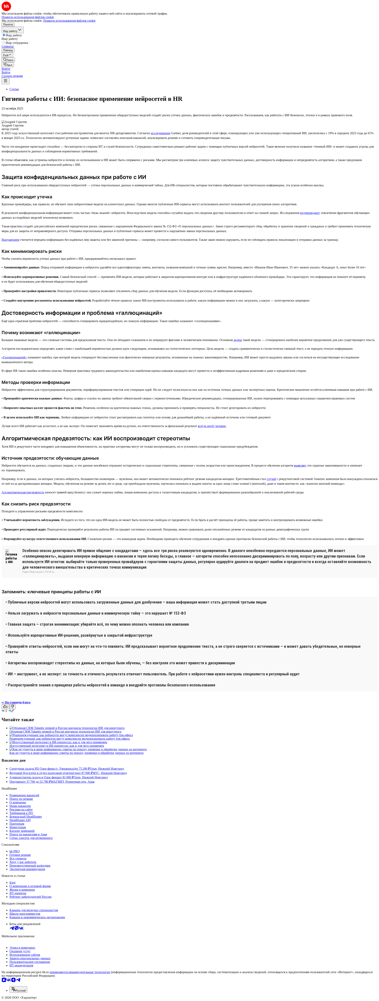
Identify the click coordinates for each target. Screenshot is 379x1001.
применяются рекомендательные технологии (80, 972)
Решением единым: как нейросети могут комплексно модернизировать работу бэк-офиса (69, 738)
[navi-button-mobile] (5, 81)
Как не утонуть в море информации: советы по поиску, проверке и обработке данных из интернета (76, 752)
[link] (8, 59)
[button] (6, 68)
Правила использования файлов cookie (69, 20)
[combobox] (18, 989)
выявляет (300, 465)
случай (271, 479)
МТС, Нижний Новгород (110, 773)
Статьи (14, 89)
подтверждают (310, 213)
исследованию (160, 133)
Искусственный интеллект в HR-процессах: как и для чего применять (56, 745)
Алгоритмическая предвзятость (23, 492)
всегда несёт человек (212, 426)
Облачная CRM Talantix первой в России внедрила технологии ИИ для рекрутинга (65, 731)
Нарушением (10, 239)
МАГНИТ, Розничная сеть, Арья (72, 781)
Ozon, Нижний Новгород (107, 768)
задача (238, 340)
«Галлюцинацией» (14, 357)
